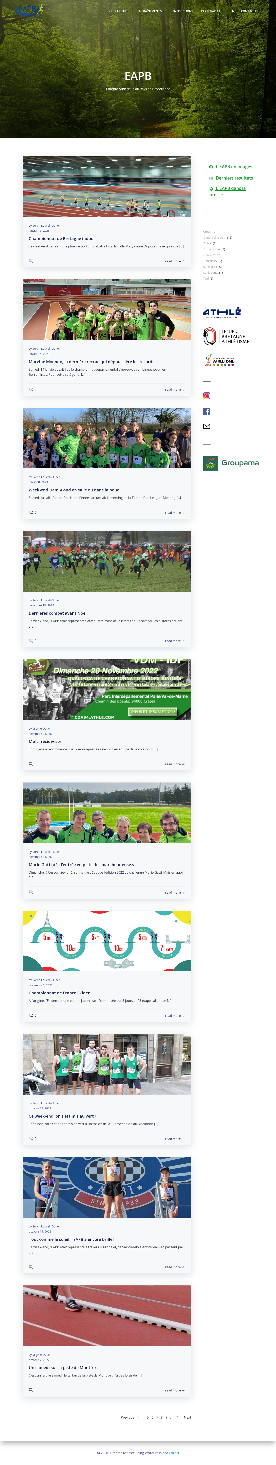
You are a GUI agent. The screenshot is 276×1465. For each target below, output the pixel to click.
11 (177, 1417)
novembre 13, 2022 (41, 857)
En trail (207, 243)
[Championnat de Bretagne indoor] (107, 186)
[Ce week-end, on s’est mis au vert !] (107, 1064)
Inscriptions (183, 11)
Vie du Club (117, 11)
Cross (207, 231)
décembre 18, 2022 (41, 605)
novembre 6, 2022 (41, 985)
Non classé (210, 261)
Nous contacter (245, 11)
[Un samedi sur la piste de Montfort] (107, 1315)
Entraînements (149, 11)
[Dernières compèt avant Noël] (107, 561)
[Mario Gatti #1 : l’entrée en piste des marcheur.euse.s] (107, 812)
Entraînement (212, 249)
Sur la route (210, 272)
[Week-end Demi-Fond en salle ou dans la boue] (107, 437)
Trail (206, 278)
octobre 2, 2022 (39, 1360)
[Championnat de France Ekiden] (107, 940)
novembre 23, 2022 (41, 734)
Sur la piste (210, 267)
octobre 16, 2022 (40, 1231)
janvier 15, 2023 (39, 230)
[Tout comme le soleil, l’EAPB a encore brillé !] (107, 1187)
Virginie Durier (42, 728)
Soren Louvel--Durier (46, 225)
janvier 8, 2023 (38, 482)
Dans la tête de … (214, 237)
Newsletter (210, 255)
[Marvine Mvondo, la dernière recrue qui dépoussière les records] (107, 309)
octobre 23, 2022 (40, 1108)
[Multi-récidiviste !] (107, 689)
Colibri (174, 1453)
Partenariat (210, 11)
